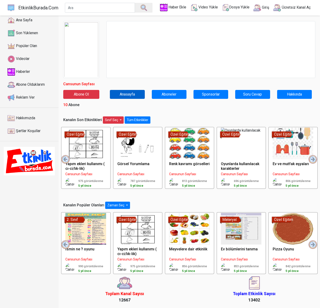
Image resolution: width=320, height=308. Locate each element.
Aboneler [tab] (169, 94)
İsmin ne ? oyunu (79, 249)
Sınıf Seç (112, 120)
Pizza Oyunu (283, 249)
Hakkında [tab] (294, 94)
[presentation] (65, 159)
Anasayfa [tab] (127, 94)
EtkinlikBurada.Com (38, 8)
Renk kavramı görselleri (189, 164)
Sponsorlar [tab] (211, 94)
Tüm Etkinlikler (137, 120)
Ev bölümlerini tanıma (239, 249)
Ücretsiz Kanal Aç (296, 7)
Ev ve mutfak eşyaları (291, 164)
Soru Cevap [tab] (252, 94)
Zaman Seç (116, 205)
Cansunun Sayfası (78, 174)
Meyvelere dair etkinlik (188, 249)
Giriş (265, 7)
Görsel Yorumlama (133, 164)
